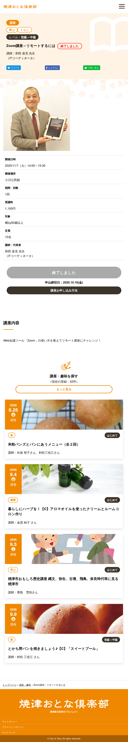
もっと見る (64, 389)
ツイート (15, 67)
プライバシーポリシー (13, 727)
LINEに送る (93, 67)
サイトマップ (8, 732)
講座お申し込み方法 (64, 290)
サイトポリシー (9, 721)
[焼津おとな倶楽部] (20, 7)
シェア (51, 67)
